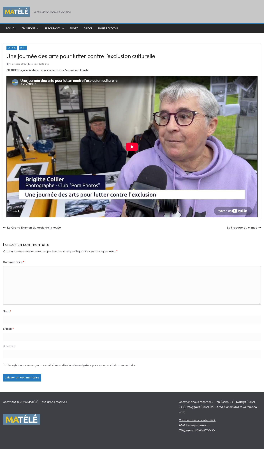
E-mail (8, 329)
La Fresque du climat (242, 227)
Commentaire (13, 262)
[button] (37, 28)
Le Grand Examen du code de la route (34, 227)
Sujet (22, 48)
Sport (74, 28)
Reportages (53, 28)
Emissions (28, 28)
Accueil (11, 28)
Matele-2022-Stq (40, 63)
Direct (88, 28)
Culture (12, 48)
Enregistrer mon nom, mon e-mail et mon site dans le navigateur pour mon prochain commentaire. (72, 365)
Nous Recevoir (108, 28)
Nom (7, 311)
